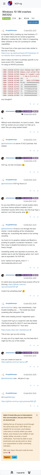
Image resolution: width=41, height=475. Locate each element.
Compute (7, 18)
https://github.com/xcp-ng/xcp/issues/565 (17, 401)
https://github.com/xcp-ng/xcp (13, 362)
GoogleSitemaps (11, 30)
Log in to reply (33, 22)
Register (7, 457)
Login (14, 457)
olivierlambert (10, 111)
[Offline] (3, 30)
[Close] (37, 415)
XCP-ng (18, 3)
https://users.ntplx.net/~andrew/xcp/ (15, 330)
